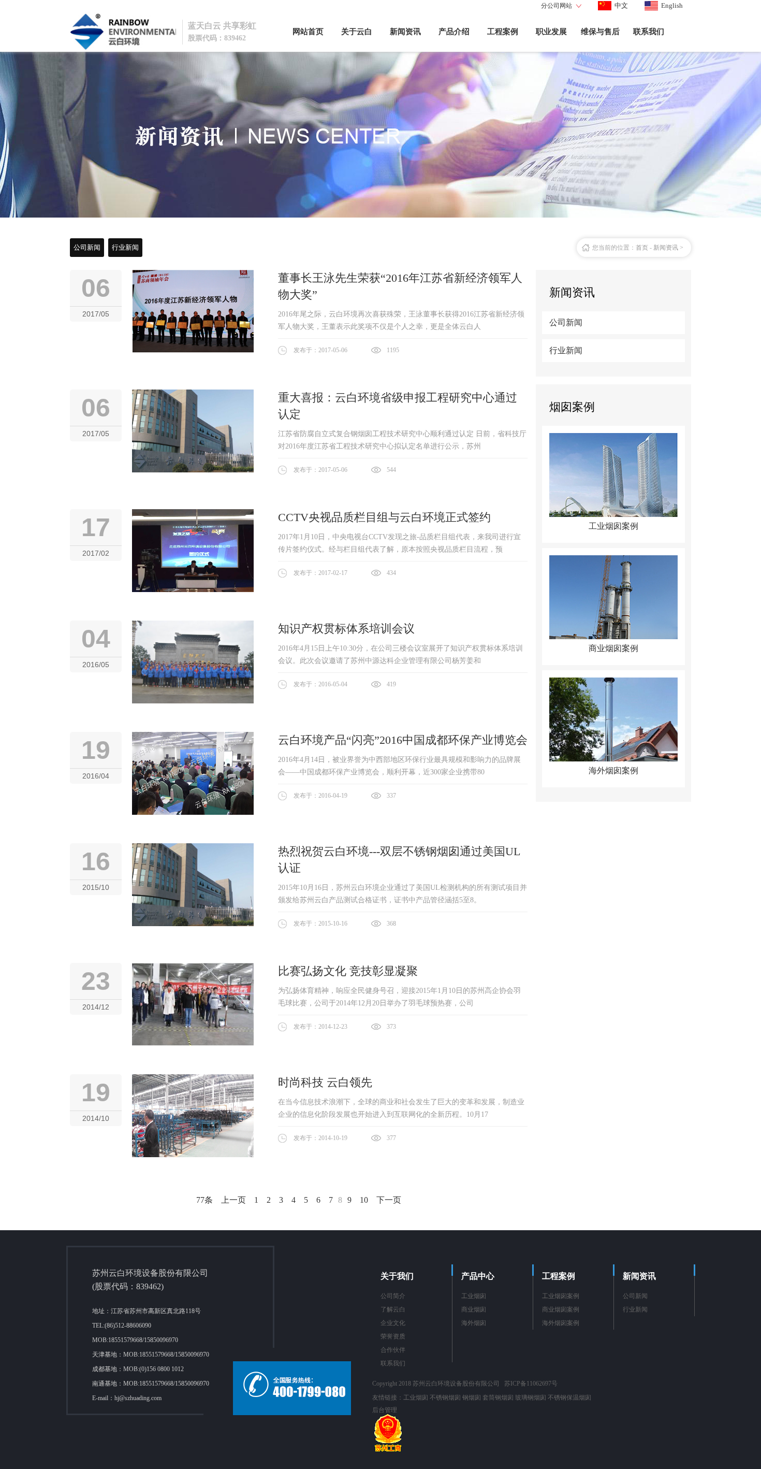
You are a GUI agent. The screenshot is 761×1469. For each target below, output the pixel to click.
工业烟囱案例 (560, 1296)
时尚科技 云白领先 (325, 1082)
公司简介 (392, 1296)
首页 (642, 247)
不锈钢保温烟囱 (569, 1397)
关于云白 (356, 31)
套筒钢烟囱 (498, 1397)
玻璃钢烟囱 (530, 1397)
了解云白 (392, 1309)
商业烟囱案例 (560, 1309)
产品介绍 (454, 31)
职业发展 (551, 31)
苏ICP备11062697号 (531, 1383)
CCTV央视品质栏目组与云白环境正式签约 (384, 517)
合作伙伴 (392, 1349)
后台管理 (384, 1410)
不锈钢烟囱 (445, 1397)
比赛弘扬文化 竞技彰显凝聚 (348, 970)
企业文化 (392, 1323)
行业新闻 (125, 247)
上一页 (233, 1200)
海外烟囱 (473, 1323)
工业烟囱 (473, 1296)
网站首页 (308, 31)
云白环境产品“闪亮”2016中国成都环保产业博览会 (403, 739)
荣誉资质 (392, 1336)
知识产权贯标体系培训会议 (346, 628)
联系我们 (648, 31)
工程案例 (502, 31)
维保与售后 (600, 31)
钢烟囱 (471, 1397)
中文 (621, 5)
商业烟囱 (473, 1309)
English (672, 5)
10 (364, 1200)
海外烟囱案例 (560, 1323)
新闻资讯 (405, 31)
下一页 (388, 1200)
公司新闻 (87, 247)
